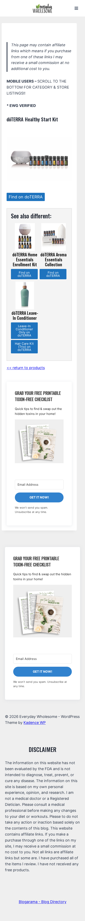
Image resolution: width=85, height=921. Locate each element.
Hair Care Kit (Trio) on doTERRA (24, 347)
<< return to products (26, 368)
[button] (39, 441)
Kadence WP (35, 722)
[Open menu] (76, 8)
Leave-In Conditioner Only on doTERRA (24, 330)
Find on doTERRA (26, 196)
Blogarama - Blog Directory (42, 902)
